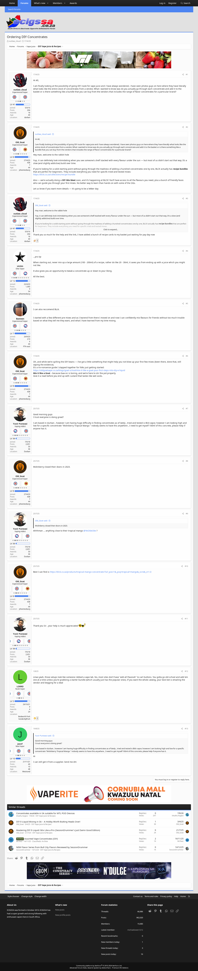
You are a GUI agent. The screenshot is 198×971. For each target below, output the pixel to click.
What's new (39, 3)
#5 (187, 303)
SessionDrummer (23, 850)
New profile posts (62, 915)
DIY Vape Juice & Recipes (46, 816)
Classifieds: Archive (40, 841)
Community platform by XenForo (99, 965)
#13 (186, 728)
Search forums (14, 9)
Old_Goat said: (41, 205)
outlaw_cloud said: (43, 134)
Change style (26, 896)
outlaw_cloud (15, 41)
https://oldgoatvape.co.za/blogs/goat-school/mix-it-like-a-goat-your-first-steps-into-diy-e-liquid (79, 370)
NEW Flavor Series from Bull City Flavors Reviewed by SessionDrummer (52, 847)
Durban (27, 451)
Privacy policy (166, 896)
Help (176, 896)
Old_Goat (20, 824)
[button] (48, 3)
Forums (24, 3)
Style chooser (13, 896)
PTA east (26, 346)
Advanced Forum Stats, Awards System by (99, 968)
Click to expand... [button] (110, 229)
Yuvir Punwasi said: (43, 735)
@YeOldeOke (89, 530)
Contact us (137, 896)
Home (12, 3)
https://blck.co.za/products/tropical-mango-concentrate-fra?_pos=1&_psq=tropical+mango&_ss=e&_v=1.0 (100, 571)
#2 (187, 127)
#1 (187, 74)
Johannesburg (24, 170)
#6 (187, 356)
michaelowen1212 (135, 930)
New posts (59, 909)
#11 (186, 618)
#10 (186, 566)
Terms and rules (151, 896)
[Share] (183, 74)
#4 (187, 251)
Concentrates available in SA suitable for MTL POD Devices (45, 813)
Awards (73, 3)
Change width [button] (40, 896)
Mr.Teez (19, 841)
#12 (186, 671)
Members (57, 3)
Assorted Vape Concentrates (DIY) (41, 838)
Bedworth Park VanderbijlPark (24, 717)
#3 (187, 198)
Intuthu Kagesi (22, 816)
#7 (187, 408)
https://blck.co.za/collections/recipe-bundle (54, 174)
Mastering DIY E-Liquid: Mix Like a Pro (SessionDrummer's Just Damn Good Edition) (58, 830)
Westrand (26, 771)
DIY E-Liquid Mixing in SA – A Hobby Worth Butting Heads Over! (48, 821)
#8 (187, 461)
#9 (187, 513)
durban (27, 117)
